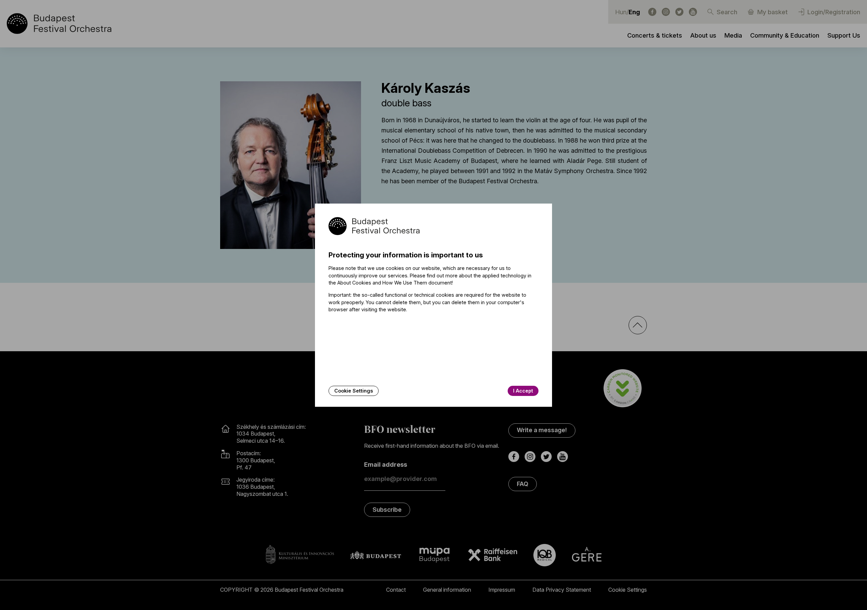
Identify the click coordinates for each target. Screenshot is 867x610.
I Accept (523, 391)
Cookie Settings (353, 391)
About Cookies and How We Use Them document (394, 283)
